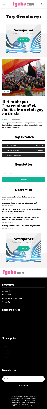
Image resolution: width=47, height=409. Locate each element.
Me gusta (39, 145)
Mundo (6, 92)
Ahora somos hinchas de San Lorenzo (18, 196)
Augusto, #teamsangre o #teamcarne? (19, 203)
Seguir (40, 150)
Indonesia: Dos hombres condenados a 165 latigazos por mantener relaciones (20, 218)
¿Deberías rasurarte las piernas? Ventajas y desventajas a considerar (21, 210)
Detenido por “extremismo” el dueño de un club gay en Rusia (23, 107)
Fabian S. (5, 119)
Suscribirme (23, 386)
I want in (24, 180)
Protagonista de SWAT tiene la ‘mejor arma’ (21, 225)
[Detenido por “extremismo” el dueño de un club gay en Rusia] (23, 77)
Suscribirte (38, 155)
